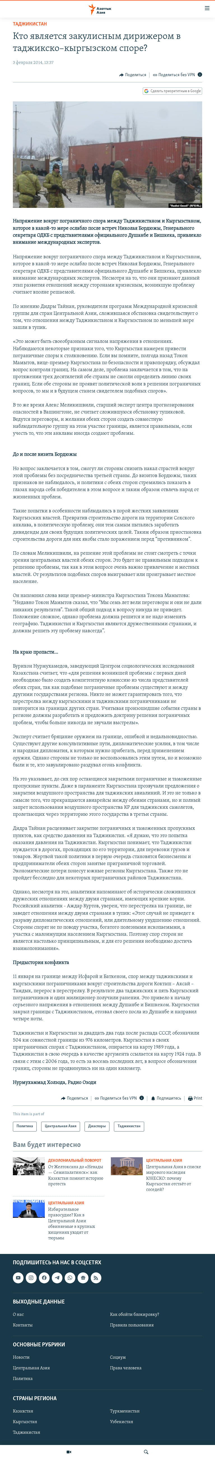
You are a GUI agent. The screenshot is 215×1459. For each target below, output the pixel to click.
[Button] (132, 75)
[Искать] (146, 1452)
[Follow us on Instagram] (31, 1278)
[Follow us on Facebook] (44, 1278)
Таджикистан (30, 24)
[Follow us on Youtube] (18, 1278)
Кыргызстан (25, 1422)
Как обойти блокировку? (134, 1314)
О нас (18, 1314)
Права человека (126, 1368)
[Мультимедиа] (68, 1452)
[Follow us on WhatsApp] (70, 1278)
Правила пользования (132, 1325)
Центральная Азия (164, 1161)
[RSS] (96, 1278)
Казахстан (23, 1411)
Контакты (22, 1325)
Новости (21, 1358)
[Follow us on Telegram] (57, 1278)
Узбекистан (121, 1422)
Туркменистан (125, 1411)
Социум (118, 1358)
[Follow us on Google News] (83, 1278)
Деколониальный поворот (74, 1161)
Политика (23, 1379)
